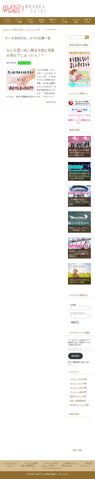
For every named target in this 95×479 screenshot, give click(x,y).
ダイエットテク (7, 21)
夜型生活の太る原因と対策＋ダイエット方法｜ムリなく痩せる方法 (79, 175)
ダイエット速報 (19, 21)
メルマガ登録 (76, 21)
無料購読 (75, 356)
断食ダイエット (53, 21)
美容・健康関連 (76, 401)
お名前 (73, 305)
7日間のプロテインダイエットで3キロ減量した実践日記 (79, 253)
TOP (21, 30)
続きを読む (52, 102)
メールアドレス (77, 313)
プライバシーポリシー (52, 468)
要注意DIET (42, 21)
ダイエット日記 (30, 21)
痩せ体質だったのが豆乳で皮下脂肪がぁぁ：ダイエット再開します (79, 152)
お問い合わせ (87, 21)
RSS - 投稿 (77, 450)
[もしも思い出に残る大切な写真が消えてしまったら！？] (20, 90)
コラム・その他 (64, 21)
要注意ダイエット (77, 405)
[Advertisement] (81, 431)
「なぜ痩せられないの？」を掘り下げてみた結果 (79, 201)
